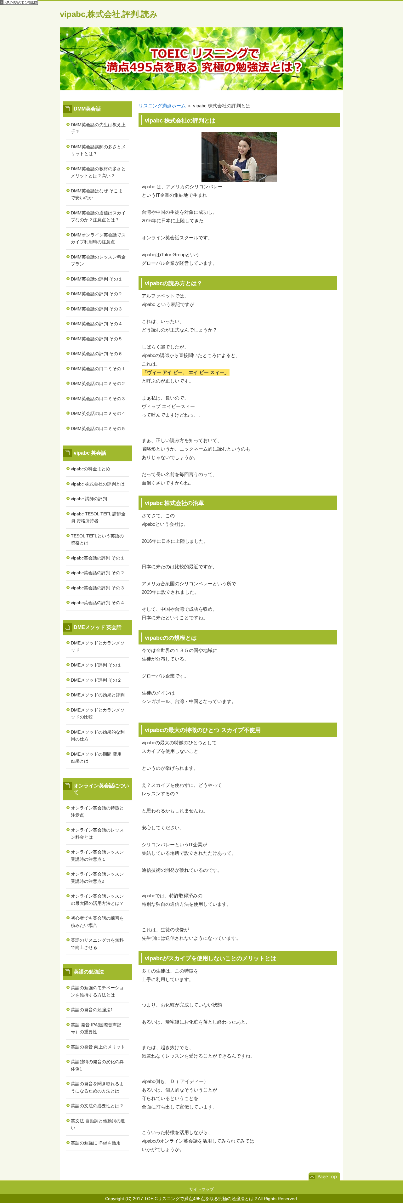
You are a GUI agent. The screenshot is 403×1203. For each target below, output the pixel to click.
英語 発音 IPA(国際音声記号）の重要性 (96, 1028)
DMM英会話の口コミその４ (98, 413)
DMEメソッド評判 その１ (96, 664)
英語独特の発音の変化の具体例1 (97, 1065)
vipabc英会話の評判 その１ (98, 557)
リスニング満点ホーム (162, 105)
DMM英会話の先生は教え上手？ (98, 128)
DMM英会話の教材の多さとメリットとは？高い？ (98, 172)
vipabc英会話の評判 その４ (98, 602)
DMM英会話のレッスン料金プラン (98, 260)
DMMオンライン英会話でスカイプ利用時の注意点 (98, 238)
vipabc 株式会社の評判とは (98, 483)
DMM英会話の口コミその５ (98, 428)
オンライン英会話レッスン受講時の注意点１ (97, 855)
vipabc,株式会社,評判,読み (109, 14)
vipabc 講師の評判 (89, 498)
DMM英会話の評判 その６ (96, 353)
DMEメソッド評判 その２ (96, 680)
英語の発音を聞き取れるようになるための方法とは (97, 1087)
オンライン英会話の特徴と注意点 (97, 811)
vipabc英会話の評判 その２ (98, 572)
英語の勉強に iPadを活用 (96, 1142)
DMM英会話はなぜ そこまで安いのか (96, 194)
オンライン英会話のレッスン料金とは (97, 833)
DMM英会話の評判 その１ (96, 278)
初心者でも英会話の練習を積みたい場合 (97, 922)
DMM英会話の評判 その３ (96, 308)
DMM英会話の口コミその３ (98, 398)
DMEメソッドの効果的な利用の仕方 (98, 735)
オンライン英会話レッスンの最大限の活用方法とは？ (97, 900)
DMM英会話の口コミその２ (98, 383)
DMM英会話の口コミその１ (98, 368)
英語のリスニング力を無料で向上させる (97, 944)
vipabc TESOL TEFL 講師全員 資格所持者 (98, 517)
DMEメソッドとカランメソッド (98, 646)
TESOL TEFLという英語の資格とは (97, 539)
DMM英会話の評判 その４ (96, 323)
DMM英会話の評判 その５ (96, 338)
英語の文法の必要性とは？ (97, 1105)
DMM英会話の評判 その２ (96, 293)
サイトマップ (201, 1189)
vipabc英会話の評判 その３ (98, 587)
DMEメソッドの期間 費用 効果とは (96, 758)
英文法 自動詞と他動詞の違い (98, 1124)
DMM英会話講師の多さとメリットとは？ (98, 150)
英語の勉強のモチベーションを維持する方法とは (97, 991)
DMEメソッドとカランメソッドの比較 (98, 713)
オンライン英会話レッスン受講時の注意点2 (97, 877)
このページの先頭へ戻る (324, 1176)
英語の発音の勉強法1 (92, 1009)
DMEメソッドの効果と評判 (98, 694)
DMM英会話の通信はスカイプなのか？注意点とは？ (98, 216)
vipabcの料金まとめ (90, 468)
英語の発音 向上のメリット (98, 1046)
